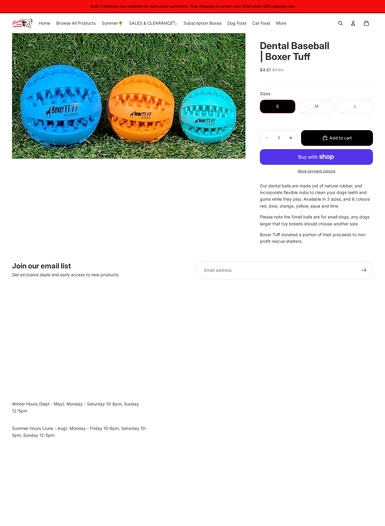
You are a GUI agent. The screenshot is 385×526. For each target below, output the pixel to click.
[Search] (340, 23)
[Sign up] (364, 270)
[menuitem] (281, 23)
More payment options (316, 171)
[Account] (353, 23)
